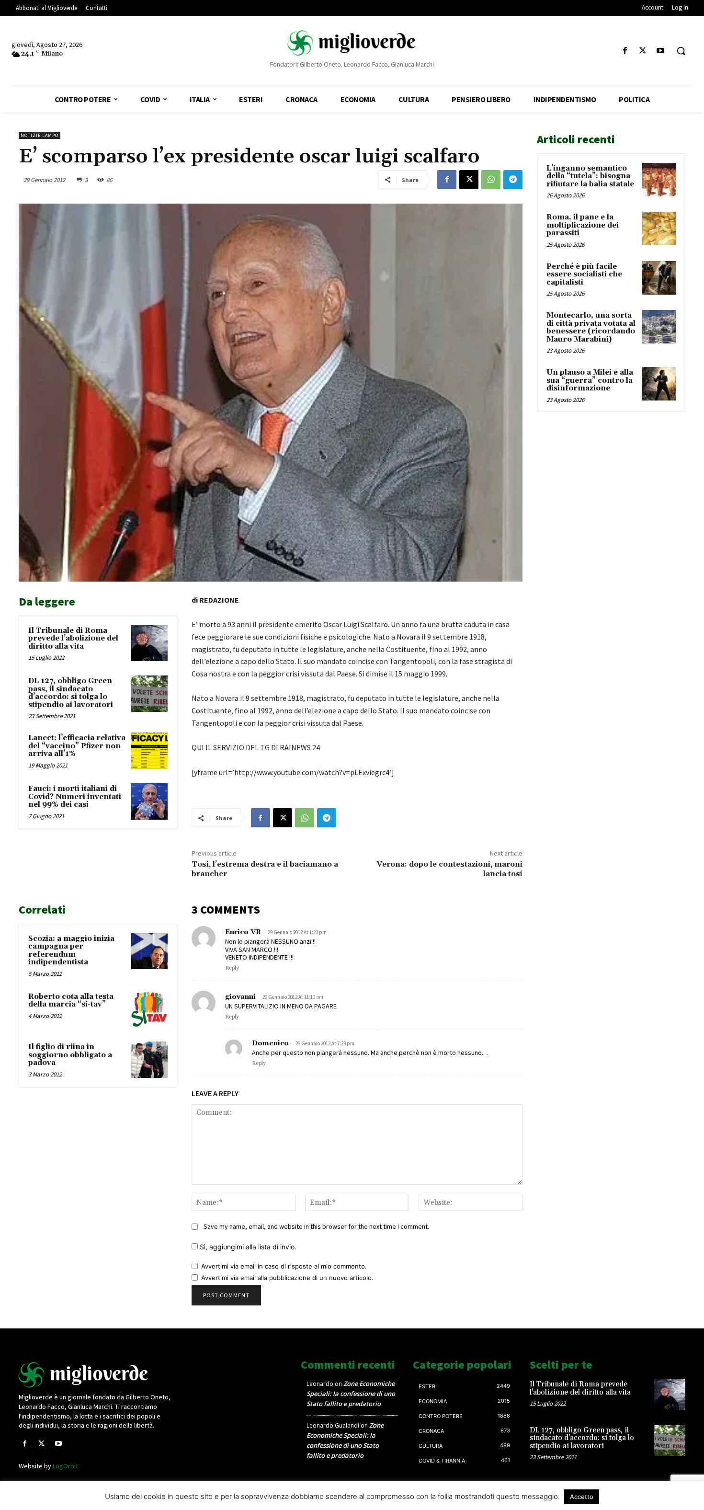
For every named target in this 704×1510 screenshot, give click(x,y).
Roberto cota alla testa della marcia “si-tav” (71, 1000)
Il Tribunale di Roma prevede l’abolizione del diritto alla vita (73, 638)
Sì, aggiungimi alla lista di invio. (247, 1247)
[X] (642, 51)
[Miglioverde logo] (97, 1375)
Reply (232, 968)
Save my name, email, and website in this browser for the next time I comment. (316, 1226)
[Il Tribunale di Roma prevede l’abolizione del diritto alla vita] (149, 643)
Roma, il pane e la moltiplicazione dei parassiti (582, 225)
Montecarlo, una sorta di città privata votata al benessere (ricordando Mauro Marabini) (591, 327)
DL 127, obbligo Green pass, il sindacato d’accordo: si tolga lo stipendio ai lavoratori (70, 692)
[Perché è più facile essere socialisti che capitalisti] (659, 278)
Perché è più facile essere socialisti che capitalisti (584, 274)
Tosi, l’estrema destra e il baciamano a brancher (265, 868)
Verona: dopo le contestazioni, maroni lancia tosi (449, 868)
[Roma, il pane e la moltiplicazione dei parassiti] (659, 228)
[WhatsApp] (490, 179)
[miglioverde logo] (352, 43)
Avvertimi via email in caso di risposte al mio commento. (284, 1266)
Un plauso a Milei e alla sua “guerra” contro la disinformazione (589, 380)
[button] (681, 50)
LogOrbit (65, 1466)
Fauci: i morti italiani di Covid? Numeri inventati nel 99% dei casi (74, 796)
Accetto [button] (581, 1496)
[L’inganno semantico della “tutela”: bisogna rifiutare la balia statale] (659, 179)
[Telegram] (512, 179)
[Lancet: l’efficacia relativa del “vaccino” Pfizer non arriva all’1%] (149, 750)
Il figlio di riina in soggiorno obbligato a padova (70, 1054)
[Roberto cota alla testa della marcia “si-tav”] (149, 1009)
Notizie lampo (39, 135)
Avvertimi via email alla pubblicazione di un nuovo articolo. (287, 1277)
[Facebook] (624, 51)
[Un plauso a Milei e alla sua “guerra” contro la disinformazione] (659, 383)
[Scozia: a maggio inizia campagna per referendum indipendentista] (149, 951)
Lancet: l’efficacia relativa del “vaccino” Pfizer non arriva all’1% (76, 745)
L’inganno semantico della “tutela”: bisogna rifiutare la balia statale (590, 176)
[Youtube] (660, 51)
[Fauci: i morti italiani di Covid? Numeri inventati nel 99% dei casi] (149, 801)
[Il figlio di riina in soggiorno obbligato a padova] (149, 1059)
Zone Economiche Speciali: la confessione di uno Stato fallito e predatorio (351, 1393)
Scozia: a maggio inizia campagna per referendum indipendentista (71, 950)
